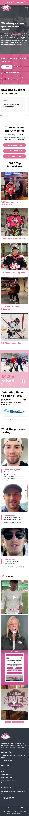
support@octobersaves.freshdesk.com (14, 791)
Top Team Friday (14, 156)
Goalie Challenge (16, 33)
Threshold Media (17, 813)
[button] (26, 94)
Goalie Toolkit (5, 772)
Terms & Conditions (10, 808)
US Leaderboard (12, 73)
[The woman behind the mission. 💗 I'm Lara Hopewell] (14, 632)
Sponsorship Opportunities (8, 780)
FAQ (2, 783)
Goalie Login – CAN (6, 777)
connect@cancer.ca (11, 794)
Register (20, 2)
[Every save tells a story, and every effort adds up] (14, 702)
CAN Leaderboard (13, 79)
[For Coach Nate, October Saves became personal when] (14, 597)
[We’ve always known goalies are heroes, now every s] (14, 667)
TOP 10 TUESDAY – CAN (14, 151)
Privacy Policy (20, 808)
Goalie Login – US (6, 774)
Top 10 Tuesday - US (14, 145)
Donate (9, 2)
